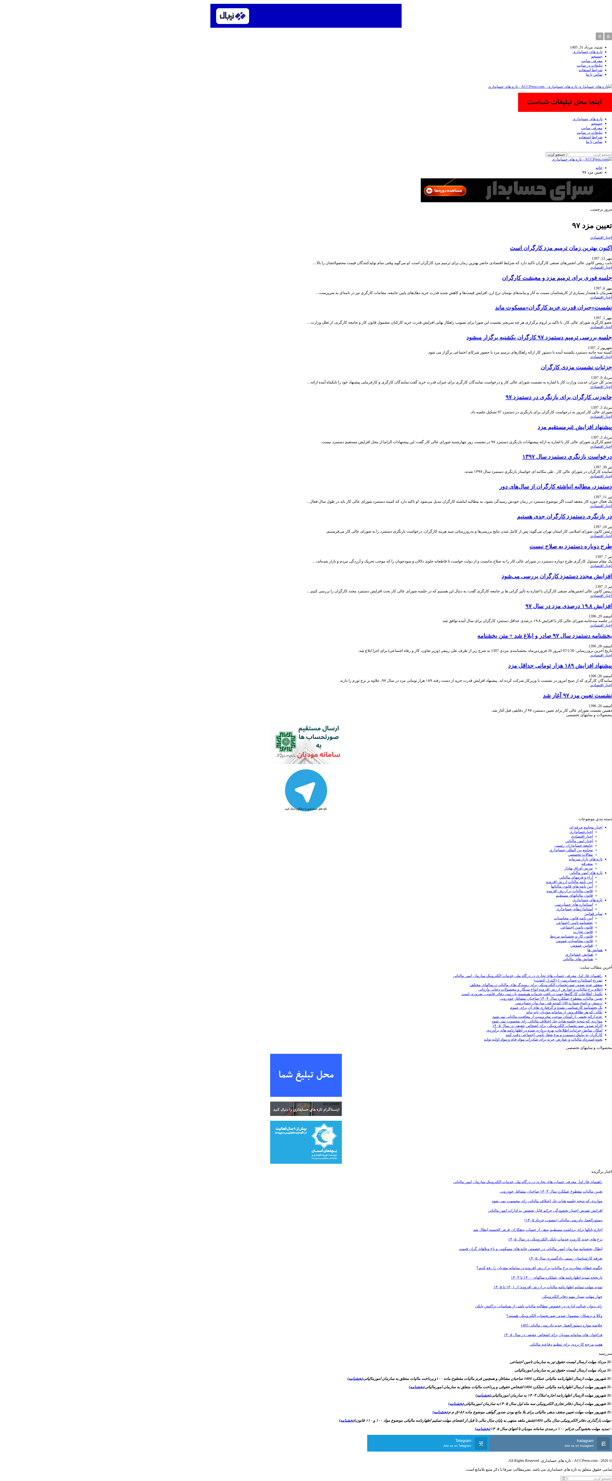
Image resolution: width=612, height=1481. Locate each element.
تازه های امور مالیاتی (585, 873)
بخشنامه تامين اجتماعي (574, 923)
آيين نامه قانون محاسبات (573, 918)
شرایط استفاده (590, 70)
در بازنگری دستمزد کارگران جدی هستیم (564, 516)
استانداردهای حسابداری (574, 909)
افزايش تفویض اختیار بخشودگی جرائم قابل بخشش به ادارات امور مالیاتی (545, 1210)
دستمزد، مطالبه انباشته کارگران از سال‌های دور (555, 486)
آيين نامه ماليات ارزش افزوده (569, 882)
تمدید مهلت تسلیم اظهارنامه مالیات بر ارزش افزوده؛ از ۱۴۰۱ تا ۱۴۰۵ (547, 1287)
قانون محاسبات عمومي (574, 941)
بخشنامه (355, 1379)
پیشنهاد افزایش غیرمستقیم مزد (575, 427)
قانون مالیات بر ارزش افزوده (569, 891)
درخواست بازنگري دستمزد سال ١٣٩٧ (567, 457)
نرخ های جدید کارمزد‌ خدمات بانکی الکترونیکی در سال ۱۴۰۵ (555, 1239)
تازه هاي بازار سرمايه (585, 859)
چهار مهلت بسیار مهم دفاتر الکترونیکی (572, 1297)
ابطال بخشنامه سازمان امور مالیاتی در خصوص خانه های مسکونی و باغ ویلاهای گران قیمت (530, 1249)
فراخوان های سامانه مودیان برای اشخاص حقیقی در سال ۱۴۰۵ (553, 1335)
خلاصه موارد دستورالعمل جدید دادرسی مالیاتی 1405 (561, 1325)
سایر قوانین (593, 914)
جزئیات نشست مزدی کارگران (576, 367)
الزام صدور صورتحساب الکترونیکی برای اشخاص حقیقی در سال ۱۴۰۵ (547, 1026)
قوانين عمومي (581, 945)
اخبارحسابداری (581, 832)
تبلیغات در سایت (589, 65)
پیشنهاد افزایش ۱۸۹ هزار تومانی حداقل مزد (560, 665)
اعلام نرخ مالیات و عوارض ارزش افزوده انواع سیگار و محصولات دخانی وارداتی (540, 989)
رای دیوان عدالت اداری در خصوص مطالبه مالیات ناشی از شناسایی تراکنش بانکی (538, 1306)
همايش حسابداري (579, 954)
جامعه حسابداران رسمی (573, 845)
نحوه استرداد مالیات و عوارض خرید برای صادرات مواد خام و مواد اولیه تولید (543, 1039)
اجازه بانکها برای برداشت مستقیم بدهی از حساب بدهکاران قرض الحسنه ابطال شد (537, 1230)
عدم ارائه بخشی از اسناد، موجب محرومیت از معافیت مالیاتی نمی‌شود (547, 1017)
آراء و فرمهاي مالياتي (576, 877)
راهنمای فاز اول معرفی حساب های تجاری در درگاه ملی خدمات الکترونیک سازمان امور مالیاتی (527, 976)
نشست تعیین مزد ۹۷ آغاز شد (577, 695)
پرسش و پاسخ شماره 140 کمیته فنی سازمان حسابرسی (558, 1003)
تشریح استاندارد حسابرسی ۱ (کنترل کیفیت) (568, 980)
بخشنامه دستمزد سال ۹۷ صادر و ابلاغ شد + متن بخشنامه (544, 636)
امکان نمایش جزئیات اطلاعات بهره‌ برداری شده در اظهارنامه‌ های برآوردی (544, 1030)
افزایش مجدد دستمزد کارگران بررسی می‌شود (557, 576)
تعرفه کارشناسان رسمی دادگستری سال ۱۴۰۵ (565, 1258)
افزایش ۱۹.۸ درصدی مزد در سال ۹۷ (568, 606)
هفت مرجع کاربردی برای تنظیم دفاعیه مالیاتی (566, 1344)
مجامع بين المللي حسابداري (571, 850)
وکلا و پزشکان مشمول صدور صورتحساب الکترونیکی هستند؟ (554, 1316)
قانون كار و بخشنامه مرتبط (571, 936)
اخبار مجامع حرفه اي (585, 827)
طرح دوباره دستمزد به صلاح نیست (571, 546)
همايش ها (594, 950)
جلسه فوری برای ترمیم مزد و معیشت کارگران (557, 278)
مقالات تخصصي (580, 855)
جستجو (596, 56)
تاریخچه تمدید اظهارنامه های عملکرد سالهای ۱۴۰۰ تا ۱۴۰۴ (556, 1277)
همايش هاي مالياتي (578, 959)
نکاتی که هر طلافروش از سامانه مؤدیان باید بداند (564, 1012)
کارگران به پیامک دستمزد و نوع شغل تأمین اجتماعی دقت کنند (554, 1035)
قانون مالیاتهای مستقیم (574, 895)
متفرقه (587, 864)
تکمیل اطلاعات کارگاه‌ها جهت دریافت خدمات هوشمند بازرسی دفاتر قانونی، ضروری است (531, 994)
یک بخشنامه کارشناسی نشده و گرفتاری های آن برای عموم (556, 1008)
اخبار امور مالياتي (579, 841)
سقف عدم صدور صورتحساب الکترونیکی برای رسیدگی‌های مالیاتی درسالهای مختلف (536, 985)
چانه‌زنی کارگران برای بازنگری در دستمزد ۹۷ (559, 397)
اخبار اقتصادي (601, 237)
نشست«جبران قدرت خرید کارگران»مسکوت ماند (553, 307)
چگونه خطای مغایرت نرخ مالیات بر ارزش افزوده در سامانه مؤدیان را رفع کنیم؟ (539, 1268)
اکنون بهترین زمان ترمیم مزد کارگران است (561, 248)
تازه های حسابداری (587, 52)
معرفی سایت (591, 61)
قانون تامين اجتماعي (576, 927)
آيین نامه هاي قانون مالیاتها (572, 886)
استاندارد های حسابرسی (574, 904)
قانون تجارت (583, 932)
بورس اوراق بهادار (578, 868)
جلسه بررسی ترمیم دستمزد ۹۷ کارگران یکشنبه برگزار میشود (539, 337)
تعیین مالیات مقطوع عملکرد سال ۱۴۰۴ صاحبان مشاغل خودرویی (551, 998)
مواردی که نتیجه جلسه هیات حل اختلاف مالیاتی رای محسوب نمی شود (547, 1021)
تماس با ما (594, 74)
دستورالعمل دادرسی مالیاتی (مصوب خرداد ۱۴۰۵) (563, 1220)
